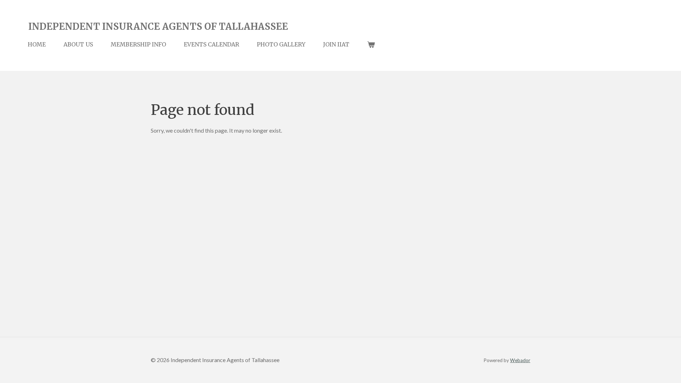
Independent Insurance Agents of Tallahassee (158, 26)
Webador (520, 360)
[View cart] (371, 44)
